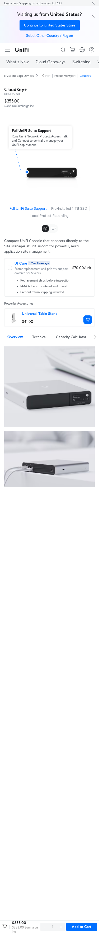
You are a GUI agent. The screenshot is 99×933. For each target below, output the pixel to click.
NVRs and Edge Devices (19, 75)
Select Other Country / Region (49, 35)
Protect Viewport (64, 75)
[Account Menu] (91, 50)
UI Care (21, 263)
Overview (15, 337)
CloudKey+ (86, 75)
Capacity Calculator (71, 337)
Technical (39, 337)
